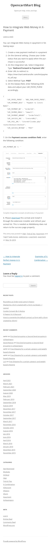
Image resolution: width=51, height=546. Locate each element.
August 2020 (8, 393)
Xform (5, 494)
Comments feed (9, 522)
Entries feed (7, 519)
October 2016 (8, 428)
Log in (5, 516)
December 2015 (9, 450)
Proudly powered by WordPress (14, 541)
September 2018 (9, 402)
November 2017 (9, 412)
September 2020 (9, 390)
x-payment (33, 237)
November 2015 (9, 453)
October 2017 (8, 415)
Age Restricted (8, 468)
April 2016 (7, 440)
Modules (6, 472)
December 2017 (9, 409)
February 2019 (8, 399)
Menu (25, 17)
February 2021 (8, 387)
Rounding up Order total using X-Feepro (18, 302)
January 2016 (8, 446)
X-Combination (9, 484)
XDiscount (7, 487)
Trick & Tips (31, 233)
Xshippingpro (8, 500)
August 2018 (8, 405)
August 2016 (8, 431)
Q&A (24, 233)
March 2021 (7, 383)
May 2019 (7, 396)
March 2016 (7, 443)
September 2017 (9, 418)
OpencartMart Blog (26, 5)
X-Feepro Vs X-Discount (12, 314)
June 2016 (7, 437)
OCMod (6, 475)
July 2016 (6, 434)
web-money (13, 237)
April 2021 (7, 380)
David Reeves (8, 342)
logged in (19, 276)
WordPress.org (9, 525)
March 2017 (7, 421)
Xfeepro (6, 491)
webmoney (23, 237)
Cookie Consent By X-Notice (14, 311)
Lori (4, 361)
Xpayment (40, 233)
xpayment (42, 237)
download (15, 218)
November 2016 (9, 424)
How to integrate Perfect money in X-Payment (11, 260)
